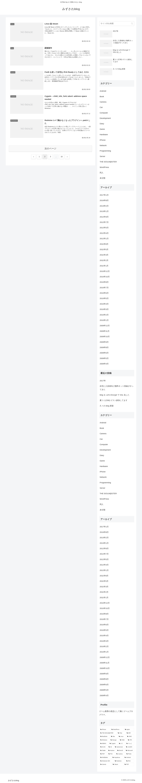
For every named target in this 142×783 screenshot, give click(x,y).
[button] (132, 23)
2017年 (103, 381)
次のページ (50, 148)
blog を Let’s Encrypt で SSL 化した (114, 395)
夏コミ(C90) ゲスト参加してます (113, 400)
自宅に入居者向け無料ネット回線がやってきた (116, 387)
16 (62, 157)
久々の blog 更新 (107, 406)
